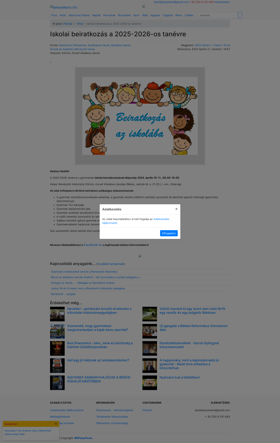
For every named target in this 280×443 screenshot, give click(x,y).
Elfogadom (169, 233)
